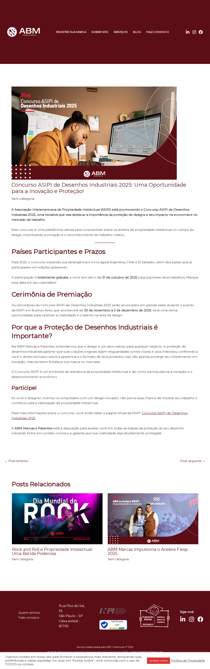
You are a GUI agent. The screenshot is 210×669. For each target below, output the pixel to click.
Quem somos (29, 613)
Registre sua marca (71, 32)
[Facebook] (201, 32)
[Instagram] (194, 32)
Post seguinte (192, 461)
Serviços (121, 32)
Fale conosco (157, 32)
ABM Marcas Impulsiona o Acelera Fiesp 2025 (148, 551)
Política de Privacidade (188, 660)
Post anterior (17, 461)
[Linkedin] (188, 32)
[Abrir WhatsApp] (10, 658)
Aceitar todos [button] (159, 660)
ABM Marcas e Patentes (44, 32)
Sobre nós (99, 32)
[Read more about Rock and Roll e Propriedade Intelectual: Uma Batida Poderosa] (57, 518)
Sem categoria (22, 199)
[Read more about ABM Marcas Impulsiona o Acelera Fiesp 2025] (153, 518)
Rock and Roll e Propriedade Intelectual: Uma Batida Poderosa (52, 551)
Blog (137, 32)
